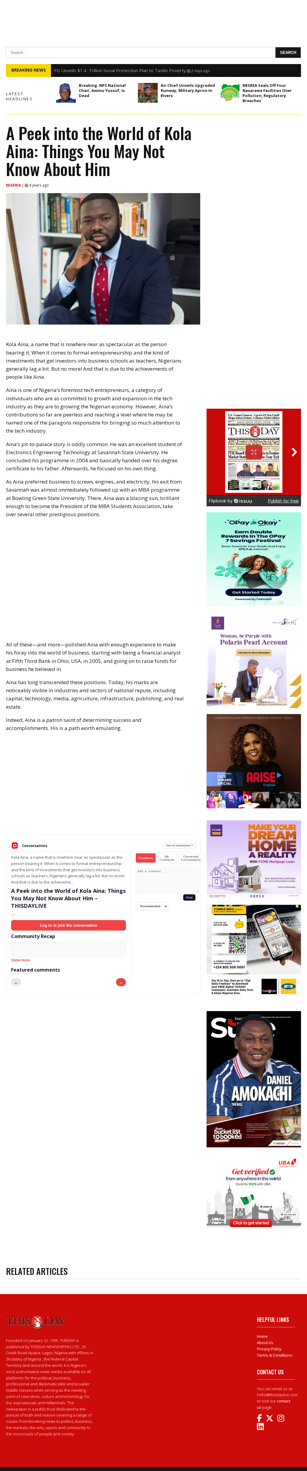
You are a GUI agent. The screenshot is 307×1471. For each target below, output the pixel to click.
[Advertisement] (103, 788)
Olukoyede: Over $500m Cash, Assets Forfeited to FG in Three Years (125, 70)
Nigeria (14, 185)
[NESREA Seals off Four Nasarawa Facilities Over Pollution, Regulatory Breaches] (230, 93)
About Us (265, 1342)
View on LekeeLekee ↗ (179, 845)
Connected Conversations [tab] (191, 858)
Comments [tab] (145, 858)
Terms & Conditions (274, 1355)
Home (262, 1336)
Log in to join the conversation (68, 925)
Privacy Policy (269, 1349)
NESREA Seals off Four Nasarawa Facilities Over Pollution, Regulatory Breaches (267, 93)
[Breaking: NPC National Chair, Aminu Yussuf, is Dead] (66, 93)
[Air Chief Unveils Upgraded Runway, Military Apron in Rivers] (148, 93)
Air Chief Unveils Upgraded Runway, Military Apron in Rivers (188, 90)
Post (189, 897)
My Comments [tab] (166, 858)
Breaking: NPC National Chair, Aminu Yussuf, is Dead (102, 90)
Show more (20, 960)
